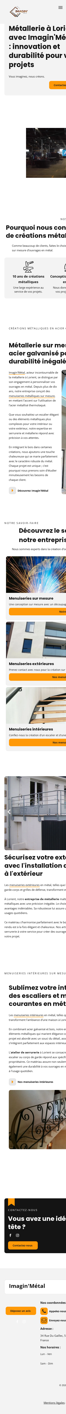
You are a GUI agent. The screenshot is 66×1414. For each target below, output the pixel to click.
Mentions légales (54, 1402)
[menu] (60, 7)
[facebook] (10, 1236)
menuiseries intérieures (28, 1015)
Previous (9, 812)
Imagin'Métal (17, 372)
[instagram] (17, 1236)
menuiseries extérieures (24, 885)
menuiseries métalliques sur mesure (32, 396)
